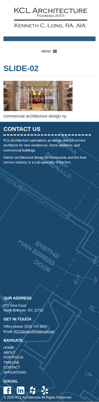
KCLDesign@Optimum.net (34, 331)
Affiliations (14, 372)
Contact (11, 367)
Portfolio (13, 357)
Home (8, 348)
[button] (46, 51)
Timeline (11, 362)
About (9, 352)
